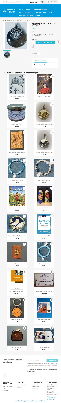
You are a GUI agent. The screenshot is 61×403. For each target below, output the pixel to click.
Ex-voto (30, 16)
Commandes (35, 388)
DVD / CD (22, 16)
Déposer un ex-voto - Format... (44, 291)
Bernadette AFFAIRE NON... (44, 96)
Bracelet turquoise (44, 264)
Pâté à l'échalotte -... (16, 124)
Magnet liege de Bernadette (17, 152)
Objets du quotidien (26, 13)
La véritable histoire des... (17, 291)
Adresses (34, 393)
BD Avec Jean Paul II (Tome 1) (17, 208)
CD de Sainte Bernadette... (44, 319)
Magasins (20, 387)
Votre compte (37, 382)
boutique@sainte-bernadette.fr (52, 398)
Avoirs (33, 391)
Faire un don (39, 16)
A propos (5, 390)
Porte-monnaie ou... (16, 347)
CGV (4, 388)
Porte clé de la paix (16, 319)
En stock (36, 65)
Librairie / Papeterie (40, 9)
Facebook (4, 375)
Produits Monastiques (44, 13)
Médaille (17, 264)
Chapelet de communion (17, 96)
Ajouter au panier (45, 42)
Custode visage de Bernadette (16, 236)
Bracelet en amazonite (44, 180)
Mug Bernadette (44, 347)
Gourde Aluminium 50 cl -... (44, 208)
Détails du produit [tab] (40, 61)
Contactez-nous (22, 385)
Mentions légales (7, 386)
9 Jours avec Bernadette (44, 236)
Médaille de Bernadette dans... (44, 124)
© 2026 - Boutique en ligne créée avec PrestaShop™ (31, 401)
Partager (39, 53)
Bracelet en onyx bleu (17, 180)
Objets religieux (25, 9)
